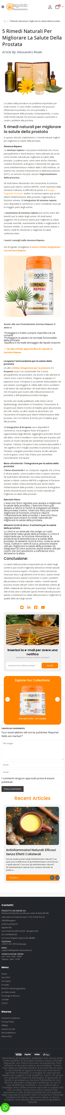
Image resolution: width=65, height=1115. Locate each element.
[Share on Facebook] (35, 607)
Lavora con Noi (8, 1029)
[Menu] (3, 7)
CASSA (5, 1003)
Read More (13, 877)
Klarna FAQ (7, 1036)
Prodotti (5, 984)
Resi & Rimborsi (9, 1032)
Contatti (5, 999)
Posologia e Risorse (11, 995)
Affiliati (5, 1025)
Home (5, 21)
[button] (7, 699)
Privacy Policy (8, 1021)
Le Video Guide (8, 992)
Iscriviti (50, 665)
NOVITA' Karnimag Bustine (13, 988)
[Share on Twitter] (21, 607)
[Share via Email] (43, 607)
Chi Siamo (6, 981)
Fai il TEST (6, 977)
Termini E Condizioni (11, 1018)
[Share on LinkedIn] (28, 607)
